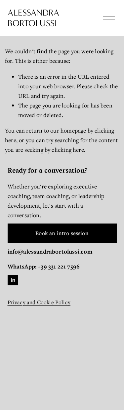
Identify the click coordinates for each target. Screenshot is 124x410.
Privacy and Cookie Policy (39, 302)
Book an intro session (62, 233)
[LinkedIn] (13, 280)
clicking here (68, 149)
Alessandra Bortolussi (33, 18)
